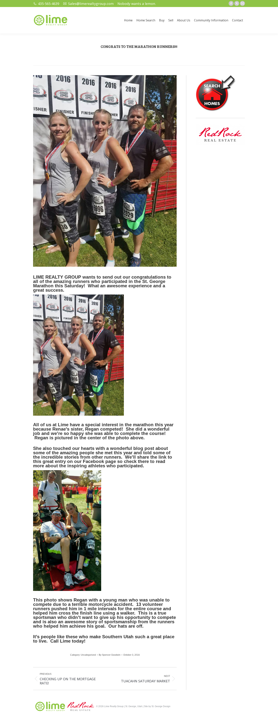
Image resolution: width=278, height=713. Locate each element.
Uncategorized (88, 655)
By (109, 655)
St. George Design (160, 706)
